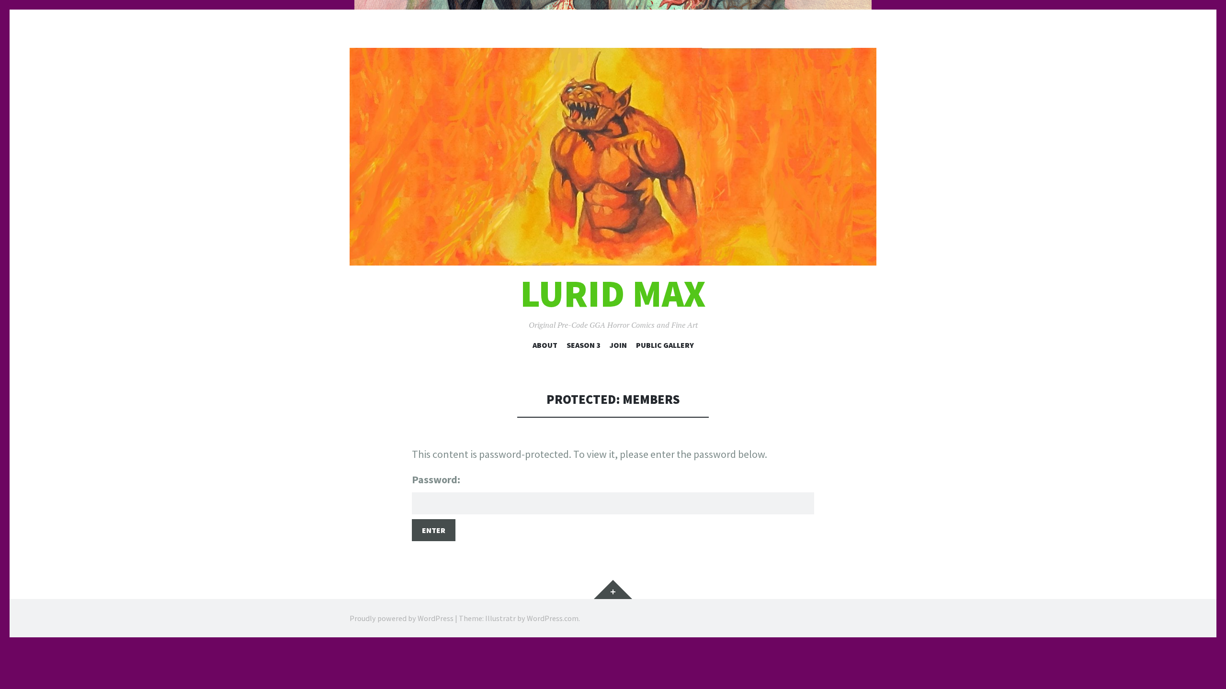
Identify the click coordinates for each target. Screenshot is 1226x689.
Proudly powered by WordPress (402, 618)
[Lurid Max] (613, 157)
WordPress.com (553, 618)
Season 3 (584, 345)
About (545, 345)
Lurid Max (613, 293)
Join (618, 345)
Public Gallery (665, 345)
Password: (436, 479)
